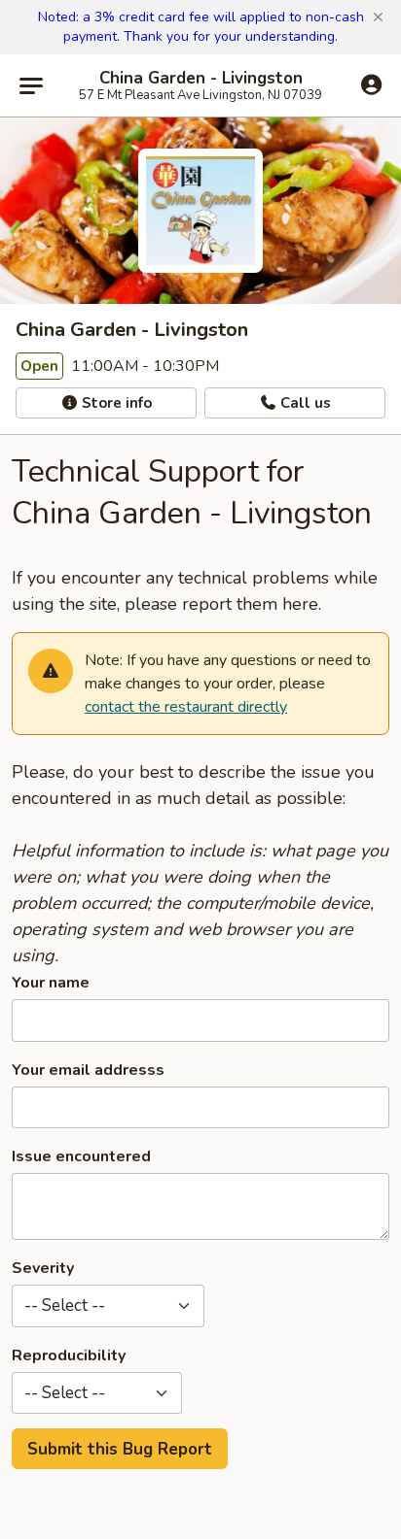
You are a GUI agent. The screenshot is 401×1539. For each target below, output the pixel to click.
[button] (378, 17)
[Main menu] (31, 85)
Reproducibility (69, 1355)
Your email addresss (88, 1070)
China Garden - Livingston (201, 78)
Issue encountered (81, 1156)
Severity (43, 1268)
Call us (303, 403)
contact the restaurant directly (186, 707)
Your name (51, 982)
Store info (115, 403)
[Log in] (371, 84)
